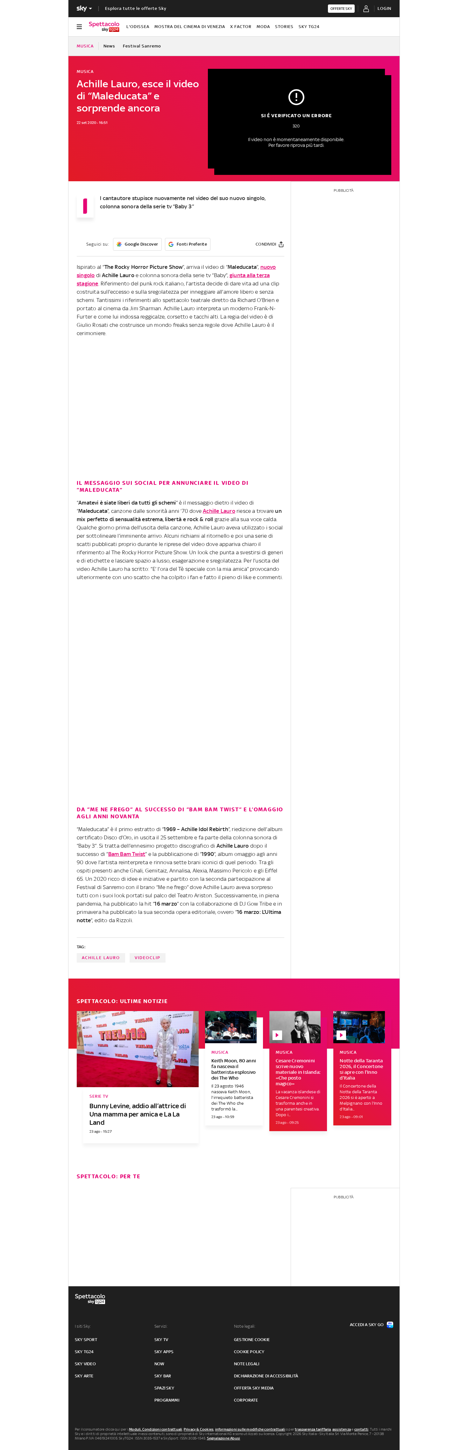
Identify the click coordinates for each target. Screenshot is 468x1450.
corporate (246, 1400)
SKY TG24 (309, 26)
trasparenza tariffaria (313, 1429)
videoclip (147, 957)
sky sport (86, 1339)
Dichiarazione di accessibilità (266, 1376)
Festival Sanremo (142, 46)
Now (159, 1363)
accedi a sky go (367, 1324)
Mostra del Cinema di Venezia (189, 26)
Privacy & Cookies (199, 1429)
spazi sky (164, 1388)
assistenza (341, 1429)
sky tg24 (84, 1351)
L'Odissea (137, 26)
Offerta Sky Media (253, 1388)
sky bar (162, 1376)
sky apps (164, 1351)
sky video (85, 1363)
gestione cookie (252, 1339)
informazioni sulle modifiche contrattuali (250, 1429)
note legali (246, 1363)
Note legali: (244, 1326)
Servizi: (161, 1326)
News (109, 46)
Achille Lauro (219, 511)
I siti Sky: (83, 1326)
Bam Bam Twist (126, 854)
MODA (263, 26)
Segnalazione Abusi (223, 1438)
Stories (284, 26)
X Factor (241, 26)
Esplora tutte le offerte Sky (136, 8)
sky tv (161, 1339)
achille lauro (101, 957)
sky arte (84, 1376)
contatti (361, 1429)
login (384, 8)
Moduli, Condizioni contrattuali (155, 1429)
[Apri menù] (79, 27)
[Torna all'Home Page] (104, 27)
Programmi (166, 1400)
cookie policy (249, 1351)
